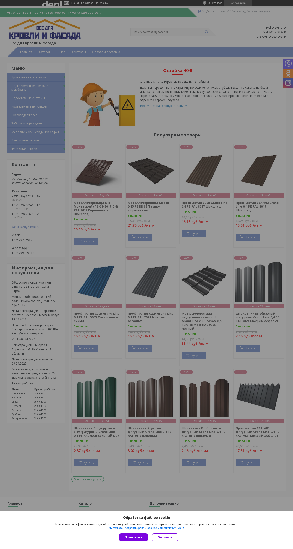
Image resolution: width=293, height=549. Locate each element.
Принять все (133, 537)
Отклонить (165, 537)
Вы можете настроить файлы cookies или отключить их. (145, 528)
